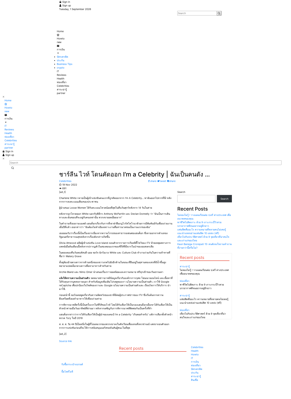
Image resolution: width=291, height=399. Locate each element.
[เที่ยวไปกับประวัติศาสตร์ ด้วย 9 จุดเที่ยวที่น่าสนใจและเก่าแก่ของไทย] (204, 306)
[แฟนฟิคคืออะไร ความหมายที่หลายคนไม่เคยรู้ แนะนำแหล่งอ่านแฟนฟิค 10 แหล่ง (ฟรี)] (204, 292)
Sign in (66, 1)
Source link (65, 341)
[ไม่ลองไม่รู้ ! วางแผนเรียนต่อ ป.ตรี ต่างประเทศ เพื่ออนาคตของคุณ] (204, 263)
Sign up (66, 5)
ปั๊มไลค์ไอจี (67, 371)
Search (181, 191)
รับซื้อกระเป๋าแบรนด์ (72, 364)
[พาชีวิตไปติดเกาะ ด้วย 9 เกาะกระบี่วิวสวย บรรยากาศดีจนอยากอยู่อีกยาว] (204, 277)
